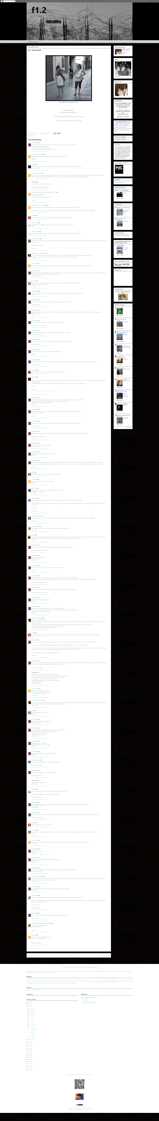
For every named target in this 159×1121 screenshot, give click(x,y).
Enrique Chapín (35, 238)
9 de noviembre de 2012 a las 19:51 (39, 707)
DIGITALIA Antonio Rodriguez (122, 391)
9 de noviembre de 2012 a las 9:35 (39, 697)
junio (30, 1017)
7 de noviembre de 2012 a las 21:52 (40, 469)
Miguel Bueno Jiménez (37, 154)
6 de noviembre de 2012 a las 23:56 (40, 188)
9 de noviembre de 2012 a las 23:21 (40, 777)
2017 (29, 1050)
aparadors (28, 979)
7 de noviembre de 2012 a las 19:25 (40, 373)
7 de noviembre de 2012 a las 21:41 (39, 417)
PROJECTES (43, 983)
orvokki (33, 369)
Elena (33, 534)
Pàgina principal (33, 41)
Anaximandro (35, 526)
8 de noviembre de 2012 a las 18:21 (40, 562)
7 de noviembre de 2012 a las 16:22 (40, 277)
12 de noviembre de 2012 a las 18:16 (40, 883)
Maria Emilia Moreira (37, 876)
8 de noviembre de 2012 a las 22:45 (40, 636)
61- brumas (31, 1034)
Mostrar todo (128, 427)
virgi (33, 710)
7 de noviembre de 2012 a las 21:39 (40, 406)
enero (31, 1006)
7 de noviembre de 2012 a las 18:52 (40, 336)
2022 (29, 1061)
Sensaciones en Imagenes (38, 253)
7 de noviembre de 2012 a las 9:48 (39, 250)
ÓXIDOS (83, 981)
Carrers (80, 979)
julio (30, 1019)
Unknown (34, 263)
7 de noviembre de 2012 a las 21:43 (40, 428)
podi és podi (120, 368)
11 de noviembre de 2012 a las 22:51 (40, 845)
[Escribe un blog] (55, 133)
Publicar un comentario (36, 948)
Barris (64, 979)
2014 (29, 1044)
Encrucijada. (126, 221)
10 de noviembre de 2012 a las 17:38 (40, 826)
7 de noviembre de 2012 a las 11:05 (39, 267)
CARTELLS (84, 979)
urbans (61, 983)
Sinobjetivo (35, 840)
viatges (74, 983)
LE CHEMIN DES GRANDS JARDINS (41, 923)
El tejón (34, 280)
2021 (29, 1059)
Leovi (33, 215)
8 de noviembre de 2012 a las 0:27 (39, 495)
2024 (29, 1065)
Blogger (90, 1074)
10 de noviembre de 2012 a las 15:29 (40, 809)
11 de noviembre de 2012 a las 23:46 (40, 873)
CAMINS (75, 979)
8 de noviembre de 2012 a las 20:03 (40, 614)
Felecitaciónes (29, 981)
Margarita (34, 498)
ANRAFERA (34, 291)
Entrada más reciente (34, 955)
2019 (29, 1055)
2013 (29, 1041)
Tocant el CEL (51, 983)
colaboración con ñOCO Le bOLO (93, 979)
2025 (29, 1068)
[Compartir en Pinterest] (60, 133)
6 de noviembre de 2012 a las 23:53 (40, 178)
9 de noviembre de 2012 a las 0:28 (40, 685)
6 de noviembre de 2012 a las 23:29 (40, 161)
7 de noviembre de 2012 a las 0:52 (39, 219)
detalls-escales (120, 979)
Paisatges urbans (99, 981)
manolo (34, 789)
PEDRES (108, 981)
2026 (29, 1070)
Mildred (34, 934)
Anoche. (125, 405)
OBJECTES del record (75, 981)
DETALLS (112, 979)
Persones (34, 135)
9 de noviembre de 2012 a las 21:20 (40, 737)
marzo (31, 1010)
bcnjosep (119, 344)
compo (107, 979)
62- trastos (32, 1036)
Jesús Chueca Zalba (37, 618)
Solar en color (126, 380)
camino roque (35, 231)
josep (33, 164)
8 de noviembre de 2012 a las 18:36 (40, 584)
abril (30, 1013)
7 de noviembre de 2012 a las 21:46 (40, 448)
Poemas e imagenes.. (123, 404)
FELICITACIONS (36, 981)
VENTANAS (65, 983)
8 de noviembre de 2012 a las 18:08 (40, 541)
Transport (56, 983)
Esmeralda (34, 142)
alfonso (34, 376)
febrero (31, 1008)
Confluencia (126, 321)
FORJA (44, 981)
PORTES (38, 983)
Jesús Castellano (36, 515)
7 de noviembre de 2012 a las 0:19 (39, 212)
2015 (29, 1046)
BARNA (59, 979)
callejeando (69, 979)
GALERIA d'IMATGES (121, 139)
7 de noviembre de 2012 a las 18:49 (40, 317)
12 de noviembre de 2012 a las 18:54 (40, 892)
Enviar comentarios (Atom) (72, 959)
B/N (50, 979)
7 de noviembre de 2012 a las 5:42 (39, 235)
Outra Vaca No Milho (122, 190)
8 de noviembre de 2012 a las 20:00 (40, 603)
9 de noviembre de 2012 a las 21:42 (40, 767)
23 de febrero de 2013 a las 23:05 (39, 945)
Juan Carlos (35, 222)
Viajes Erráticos (36, 759)
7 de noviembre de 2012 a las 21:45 (40, 439)
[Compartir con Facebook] (58, 133)
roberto (34, 829)
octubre (31, 1026)
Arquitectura (35, 979)
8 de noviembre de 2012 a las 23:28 (40, 657)
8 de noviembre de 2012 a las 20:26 (40, 629)
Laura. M (34, 488)
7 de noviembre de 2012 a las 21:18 (39, 394)
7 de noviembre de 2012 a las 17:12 (39, 296)
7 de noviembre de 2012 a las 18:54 (40, 346)
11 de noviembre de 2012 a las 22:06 (40, 837)
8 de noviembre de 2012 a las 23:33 (40, 669)
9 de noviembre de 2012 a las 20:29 (40, 724)
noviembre (32, 1028)
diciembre (32, 1039)
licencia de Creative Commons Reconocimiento (79, 1108)
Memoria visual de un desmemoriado (123, 332)
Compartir (103, 979)
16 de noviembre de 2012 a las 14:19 (40, 909)
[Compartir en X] (57, 133)
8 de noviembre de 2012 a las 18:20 (40, 552)
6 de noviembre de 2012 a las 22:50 (40, 151)
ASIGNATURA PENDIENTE (122, 235)
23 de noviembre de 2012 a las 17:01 (40, 931)
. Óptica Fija (120, 356)
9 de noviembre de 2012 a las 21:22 (40, 748)
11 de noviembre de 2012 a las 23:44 (40, 864)
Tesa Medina (35, 895)
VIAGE (69, 983)
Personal (120, 981)
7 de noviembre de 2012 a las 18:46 (40, 306)
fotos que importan (122, 379)
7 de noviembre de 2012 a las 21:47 (40, 457)
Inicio (70, 955)
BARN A (55, 979)
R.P (46, 983)
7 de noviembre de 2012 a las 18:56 (40, 356)
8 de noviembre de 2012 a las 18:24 (40, 572)
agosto (31, 1021)
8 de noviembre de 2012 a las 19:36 (40, 594)
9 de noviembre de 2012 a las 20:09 (40, 716)
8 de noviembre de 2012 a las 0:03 (40, 476)
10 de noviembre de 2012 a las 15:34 (40, 819)
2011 (29, 1002)
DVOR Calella (126, 369)
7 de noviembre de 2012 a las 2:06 (39, 228)
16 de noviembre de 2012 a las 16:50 (40, 920)
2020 (29, 1057)
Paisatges (89, 981)
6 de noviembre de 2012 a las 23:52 (40, 170)
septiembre (32, 1024)
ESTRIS (130, 979)
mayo (31, 1015)
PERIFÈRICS (114, 981)
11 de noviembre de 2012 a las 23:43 (40, 854)
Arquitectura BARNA (44, 979)
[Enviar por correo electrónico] (53, 133)
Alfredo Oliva (35, 688)
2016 (29, 1048)
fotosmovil (49, 981)
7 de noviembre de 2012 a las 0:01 (39, 202)
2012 (29, 1004)
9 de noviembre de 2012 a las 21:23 (40, 756)
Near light (125, 334)
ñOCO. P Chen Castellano (122, 124)
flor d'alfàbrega (86, 998)
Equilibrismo (126, 418)
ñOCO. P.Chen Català (120, 127)
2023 (29, 1063)
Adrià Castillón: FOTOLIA (89, 1002)
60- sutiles (31, 1032)
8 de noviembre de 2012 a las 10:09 (40, 531)
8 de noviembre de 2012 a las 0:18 (39, 484)
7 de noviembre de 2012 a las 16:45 (40, 288)
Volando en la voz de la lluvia (39, 205)
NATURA (57, 981)
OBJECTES (65, 981)
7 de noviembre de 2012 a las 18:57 (39, 366)
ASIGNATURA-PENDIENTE (121, 246)
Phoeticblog (120, 307)
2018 (29, 1052)
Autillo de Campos (36, 173)
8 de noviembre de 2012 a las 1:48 (39, 523)
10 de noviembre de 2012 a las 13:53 (40, 799)
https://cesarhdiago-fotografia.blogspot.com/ (43, 192)
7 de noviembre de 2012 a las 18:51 (39, 327)
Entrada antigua (105, 955)
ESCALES (125, 979)
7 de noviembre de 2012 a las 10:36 (40, 260)
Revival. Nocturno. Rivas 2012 (125, 395)
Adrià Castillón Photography (89, 997)
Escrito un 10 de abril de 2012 (126, 211)
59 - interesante (33, 1030)
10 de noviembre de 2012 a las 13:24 (40, 786)
